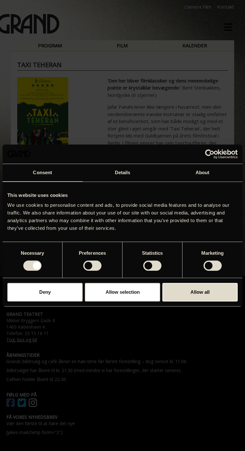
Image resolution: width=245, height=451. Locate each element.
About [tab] (203, 172)
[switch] (92, 265)
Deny (45, 292)
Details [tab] (122, 172)
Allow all (200, 292)
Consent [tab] (42, 172)
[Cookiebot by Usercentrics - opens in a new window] (210, 154)
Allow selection (123, 292)
